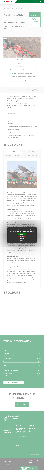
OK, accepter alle (22, 234)
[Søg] (1, 1)
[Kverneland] (7, 2)
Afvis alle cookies (22, 236)
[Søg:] (36, 6)
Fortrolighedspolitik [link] (22, 240)
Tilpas (22, 238)
